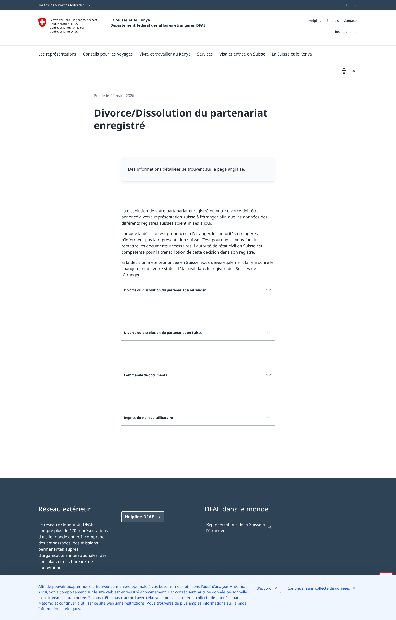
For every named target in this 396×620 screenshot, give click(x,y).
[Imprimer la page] (344, 71)
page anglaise (230, 169)
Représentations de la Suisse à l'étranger (235, 527)
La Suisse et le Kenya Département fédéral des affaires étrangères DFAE (157, 23)
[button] (57, 54)
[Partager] (354, 71)
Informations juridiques (59, 608)
